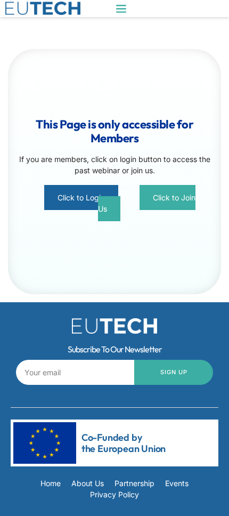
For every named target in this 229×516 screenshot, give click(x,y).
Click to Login (81, 197)
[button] (121, 8)
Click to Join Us (146, 203)
